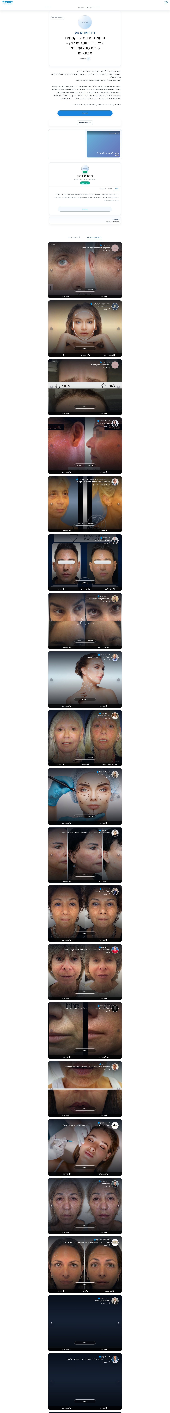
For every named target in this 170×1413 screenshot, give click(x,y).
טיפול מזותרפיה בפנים (102, 423)
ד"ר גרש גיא (106, 538)
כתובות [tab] (110, 189)
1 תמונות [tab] (85, 348)
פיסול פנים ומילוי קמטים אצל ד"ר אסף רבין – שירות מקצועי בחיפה (87, 1067)
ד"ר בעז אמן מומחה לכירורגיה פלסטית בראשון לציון (94, 479)
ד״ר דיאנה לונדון (105, 596)
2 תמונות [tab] (90, 465)
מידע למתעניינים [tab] (73, 237)
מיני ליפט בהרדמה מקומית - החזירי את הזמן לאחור (93, 482)
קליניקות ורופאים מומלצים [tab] (94, 237)
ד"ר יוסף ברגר (105, 713)
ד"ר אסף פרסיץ (105, 655)
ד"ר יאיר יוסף (106, 889)
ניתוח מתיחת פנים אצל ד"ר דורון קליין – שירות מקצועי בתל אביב (88, 1359)
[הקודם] (118, 270)
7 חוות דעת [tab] (79, 641)
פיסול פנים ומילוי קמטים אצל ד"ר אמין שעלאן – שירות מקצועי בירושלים (86, 1125)
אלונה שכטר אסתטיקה (103, 1240)
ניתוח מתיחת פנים (104, 306)
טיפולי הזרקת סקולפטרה (101, 540)
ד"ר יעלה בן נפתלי (104, 772)
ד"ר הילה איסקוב (105, 421)
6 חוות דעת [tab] (79, 290)
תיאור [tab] (116, 189)
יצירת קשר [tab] (103, 189)
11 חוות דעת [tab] (80, 524)
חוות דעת (89, 7)
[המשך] (51, 270)
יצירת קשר (81, 7)
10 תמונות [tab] (85, 699)
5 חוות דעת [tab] (79, 465)
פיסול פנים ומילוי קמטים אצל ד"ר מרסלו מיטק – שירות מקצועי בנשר (87, 1008)
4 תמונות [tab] (90, 524)
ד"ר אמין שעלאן (105, 1123)
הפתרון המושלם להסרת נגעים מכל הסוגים (96, 248)
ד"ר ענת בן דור (105, 1181)
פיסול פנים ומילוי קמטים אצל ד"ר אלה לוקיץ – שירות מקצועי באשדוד (87, 950)
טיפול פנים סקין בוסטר (102, 1301)
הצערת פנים (106, 1184)
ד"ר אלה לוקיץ (105, 947)
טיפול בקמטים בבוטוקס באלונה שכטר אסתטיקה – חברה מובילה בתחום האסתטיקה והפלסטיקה (84, 1242)
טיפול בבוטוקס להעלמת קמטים (99, 599)
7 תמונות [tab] (85, 875)
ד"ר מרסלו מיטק (105, 1006)
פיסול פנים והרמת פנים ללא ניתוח (98, 657)
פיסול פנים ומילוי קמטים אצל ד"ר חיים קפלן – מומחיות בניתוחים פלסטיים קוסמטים (84, 833)
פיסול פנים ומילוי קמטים (102, 891)
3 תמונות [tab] (85, 582)
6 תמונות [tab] (90, 290)
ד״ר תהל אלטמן (105, 1298)
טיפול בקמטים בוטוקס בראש (100, 365)
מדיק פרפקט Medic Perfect (101, 304)
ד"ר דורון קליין (105, 1357)
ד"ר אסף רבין (106, 1064)
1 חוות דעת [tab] (79, 758)
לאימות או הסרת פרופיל (56, 17)
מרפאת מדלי (106, 245)
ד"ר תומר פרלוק (85, 32)
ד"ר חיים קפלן (106, 830)
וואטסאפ (85, 113)
